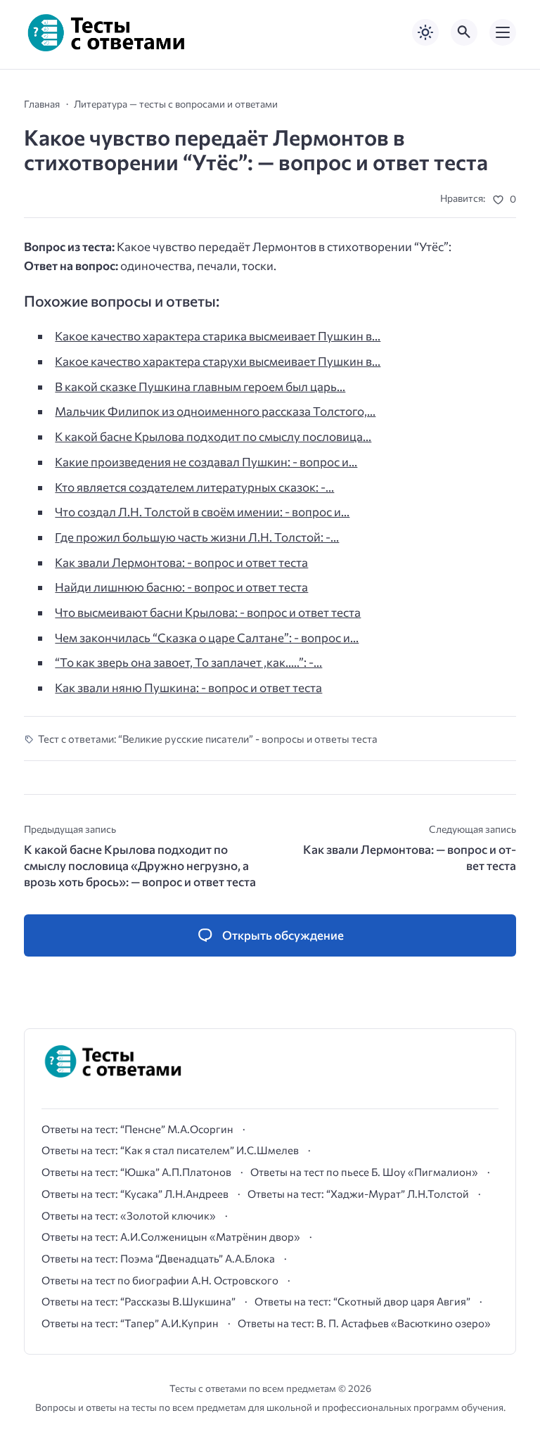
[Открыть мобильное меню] (502, 32)
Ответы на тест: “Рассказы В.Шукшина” (138, 1301)
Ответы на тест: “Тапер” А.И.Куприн (130, 1323)
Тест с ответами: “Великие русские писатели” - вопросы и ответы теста (208, 738)
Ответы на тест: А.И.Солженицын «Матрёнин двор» (170, 1236)
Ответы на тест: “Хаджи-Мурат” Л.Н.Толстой (358, 1193)
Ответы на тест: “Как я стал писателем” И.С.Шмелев (170, 1150)
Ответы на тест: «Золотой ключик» (128, 1215)
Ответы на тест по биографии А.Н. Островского (159, 1280)
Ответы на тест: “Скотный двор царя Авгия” (362, 1301)
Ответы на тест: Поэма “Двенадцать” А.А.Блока (158, 1258)
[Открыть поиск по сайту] (464, 32)
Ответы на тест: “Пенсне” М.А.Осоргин (137, 1129)
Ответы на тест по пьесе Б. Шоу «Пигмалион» (364, 1171)
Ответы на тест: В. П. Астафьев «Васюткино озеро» (364, 1323)
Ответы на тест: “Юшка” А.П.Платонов (136, 1171)
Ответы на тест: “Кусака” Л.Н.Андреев (135, 1193)
